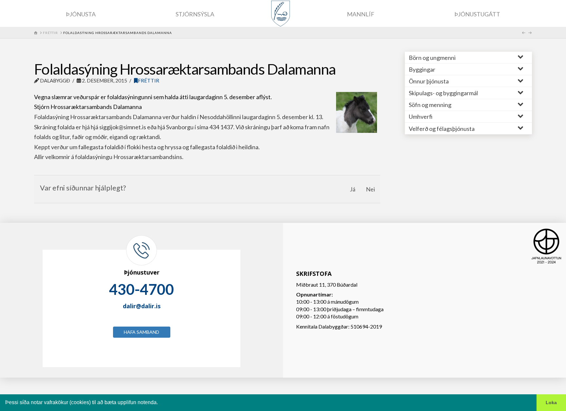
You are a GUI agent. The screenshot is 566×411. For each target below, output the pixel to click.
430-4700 (141, 289)
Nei (370, 189)
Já (352, 189)
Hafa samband (141, 332)
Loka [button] (551, 402)
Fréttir (148, 80)
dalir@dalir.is (141, 306)
